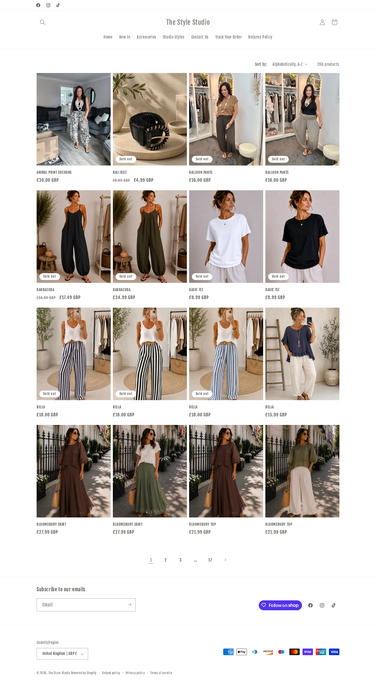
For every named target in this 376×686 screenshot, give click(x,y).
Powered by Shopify (84, 673)
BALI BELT (120, 172)
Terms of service (161, 673)
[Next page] (225, 560)
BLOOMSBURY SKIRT (51, 524)
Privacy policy (135, 673)
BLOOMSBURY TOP (202, 524)
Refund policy (111, 673)
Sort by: (261, 64)
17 (210, 560)
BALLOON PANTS (200, 172)
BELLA (41, 407)
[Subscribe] (129, 604)
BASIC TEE (196, 290)
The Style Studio (59, 673)
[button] (43, 22)
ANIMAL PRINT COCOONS (54, 172)
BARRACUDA (45, 290)
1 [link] (151, 560)
